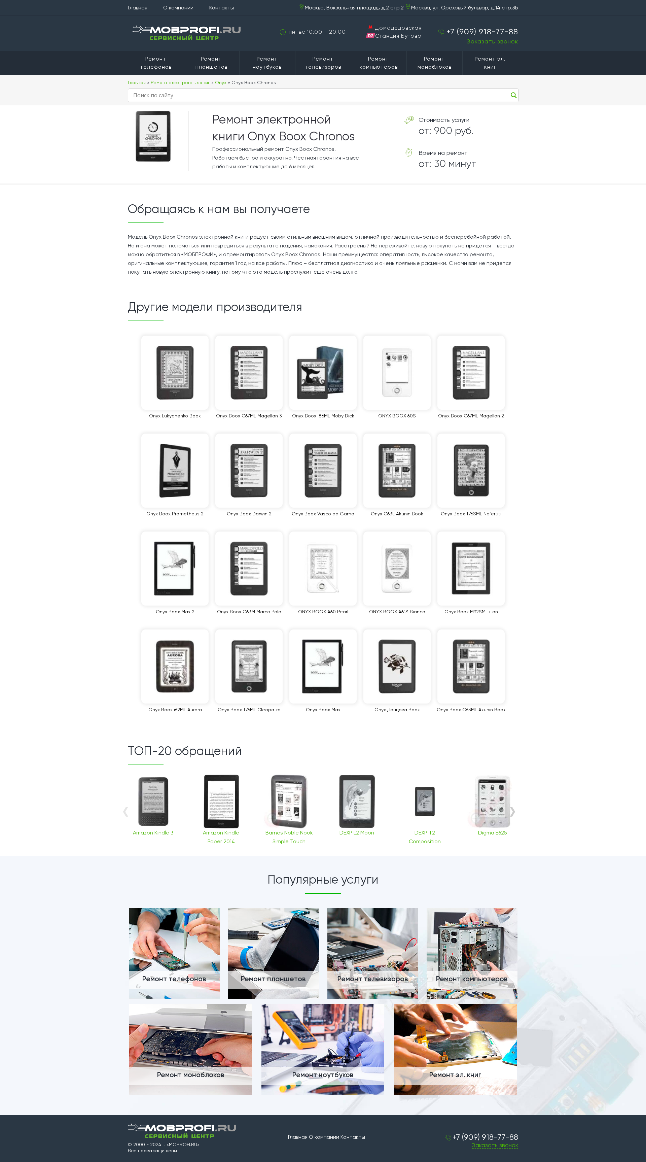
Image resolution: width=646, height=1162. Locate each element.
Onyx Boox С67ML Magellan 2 (471, 415)
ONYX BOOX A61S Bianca (397, 611)
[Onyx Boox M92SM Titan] (471, 568)
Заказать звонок (492, 41)
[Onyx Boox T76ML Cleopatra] (249, 666)
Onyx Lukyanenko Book (175, 415)
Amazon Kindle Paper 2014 (221, 837)
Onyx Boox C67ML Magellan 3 (249, 415)
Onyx (220, 82)
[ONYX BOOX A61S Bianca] (397, 568)
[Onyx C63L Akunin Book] (397, 471)
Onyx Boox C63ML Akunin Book (471, 709)
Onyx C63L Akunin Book (397, 513)
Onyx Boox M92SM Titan (471, 611)
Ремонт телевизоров (323, 63)
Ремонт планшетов (211, 63)
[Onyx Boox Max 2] (175, 568)
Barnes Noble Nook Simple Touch (289, 837)
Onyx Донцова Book (397, 709)
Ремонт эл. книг (490, 63)
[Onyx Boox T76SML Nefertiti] (471, 471)
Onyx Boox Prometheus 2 (175, 513)
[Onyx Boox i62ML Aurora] (175, 666)
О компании (178, 7)
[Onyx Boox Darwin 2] (249, 471)
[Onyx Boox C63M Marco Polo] (249, 568)
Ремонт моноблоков (435, 63)
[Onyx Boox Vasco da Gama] (323, 471)
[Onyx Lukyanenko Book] (175, 373)
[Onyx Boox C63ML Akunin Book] (471, 666)
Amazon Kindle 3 (153, 832)
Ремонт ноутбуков (267, 63)
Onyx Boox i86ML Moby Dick (323, 415)
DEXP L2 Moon (356, 832)
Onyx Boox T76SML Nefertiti (471, 513)
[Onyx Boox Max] (323, 666)
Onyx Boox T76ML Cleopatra (249, 709)
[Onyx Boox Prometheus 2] (175, 471)
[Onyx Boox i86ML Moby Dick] (323, 373)
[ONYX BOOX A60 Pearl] (323, 568)
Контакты (221, 7)
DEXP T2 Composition (425, 837)
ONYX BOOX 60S (397, 415)
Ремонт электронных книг (180, 82)
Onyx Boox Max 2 (175, 611)
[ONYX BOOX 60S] (397, 373)
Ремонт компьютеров (379, 63)
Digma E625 (492, 832)
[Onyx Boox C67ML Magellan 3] (249, 373)
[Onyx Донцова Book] (397, 666)
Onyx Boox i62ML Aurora (175, 709)
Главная (137, 7)
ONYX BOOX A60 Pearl (323, 611)
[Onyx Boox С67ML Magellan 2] (471, 373)
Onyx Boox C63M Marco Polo (249, 611)
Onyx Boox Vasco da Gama (323, 513)
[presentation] (125, 811)
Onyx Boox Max (323, 709)
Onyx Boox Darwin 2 (249, 513)
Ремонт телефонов (156, 63)
